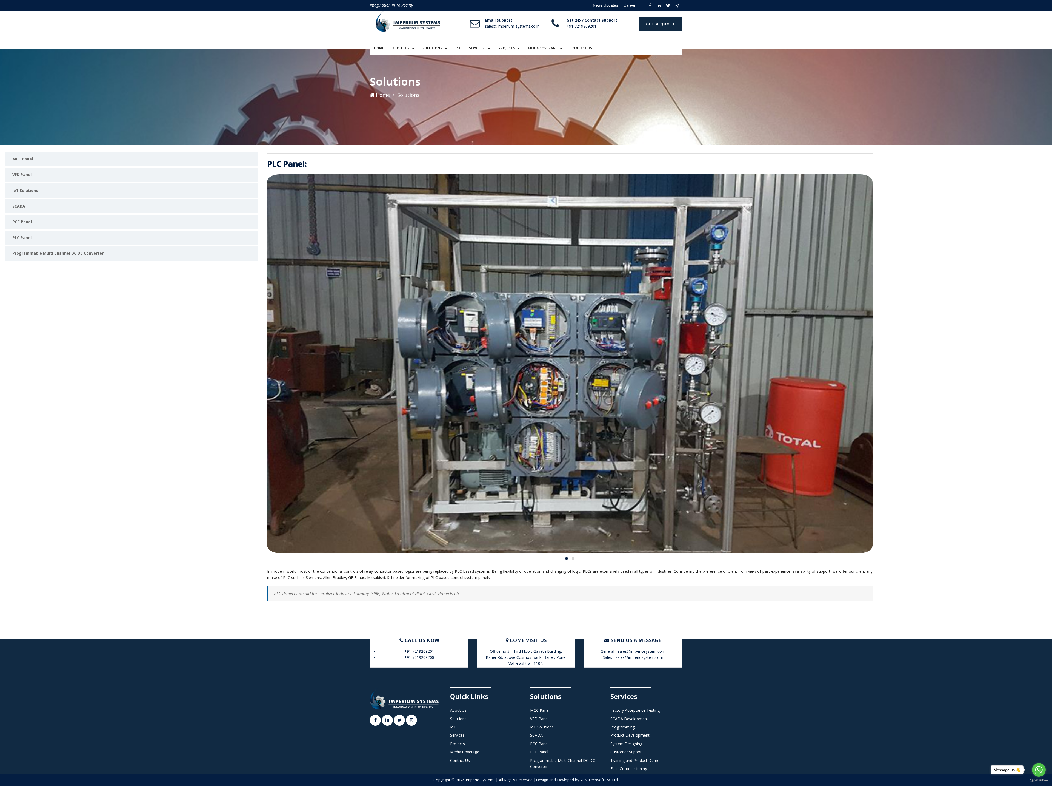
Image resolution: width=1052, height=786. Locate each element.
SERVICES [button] (477, 48)
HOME (379, 48)
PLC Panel (22, 237)
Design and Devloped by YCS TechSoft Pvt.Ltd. (577, 779)
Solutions (458, 718)
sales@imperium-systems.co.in (512, 26)
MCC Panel (22, 158)
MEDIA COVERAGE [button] (542, 48)
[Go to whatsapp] (1039, 770)
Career (630, 5)
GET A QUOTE (660, 24)
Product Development (630, 735)
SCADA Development (629, 718)
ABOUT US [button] (400, 48)
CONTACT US (581, 48)
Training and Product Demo (635, 760)
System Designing (626, 743)
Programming (622, 727)
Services (457, 735)
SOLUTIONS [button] (432, 48)
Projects (457, 743)
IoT (458, 48)
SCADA (18, 206)
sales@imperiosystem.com (641, 651)
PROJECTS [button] (506, 48)
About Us (458, 710)
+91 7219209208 (419, 657)
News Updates (605, 5)
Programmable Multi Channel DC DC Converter (58, 253)
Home (382, 95)
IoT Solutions (25, 190)
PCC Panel (22, 221)
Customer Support (626, 751)
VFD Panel (22, 174)
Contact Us (460, 760)
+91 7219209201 (581, 26)
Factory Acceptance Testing (635, 710)
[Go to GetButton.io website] (1039, 780)
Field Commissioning (628, 768)
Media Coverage (464, 751)
